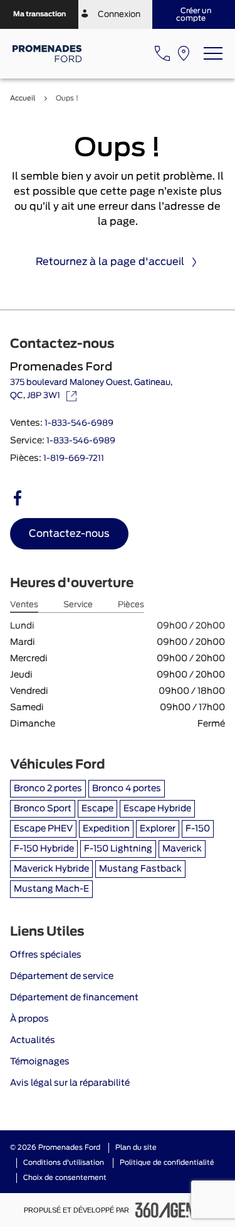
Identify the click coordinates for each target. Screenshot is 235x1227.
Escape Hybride (157, 808)
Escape (97, 808)
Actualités (32, 1040)
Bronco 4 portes (126, 788)
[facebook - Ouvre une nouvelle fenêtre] (17, 497)
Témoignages (40, 1061)
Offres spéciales (45, 955)
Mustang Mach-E (51, 889)
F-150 (197, 828)
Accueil (22, 98)
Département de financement (74, 997)
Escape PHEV (43, 828)
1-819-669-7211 (73, 459)
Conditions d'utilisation (63, 1162)
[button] (39, 14)
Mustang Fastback (140, 869)
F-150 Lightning (118, 849)
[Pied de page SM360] (173, 1210)
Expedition (106, 828)
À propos (29, 1019)
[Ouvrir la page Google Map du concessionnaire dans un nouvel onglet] (183, 53)
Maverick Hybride (51, 869)
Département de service (61, 976)
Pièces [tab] (131, 605)
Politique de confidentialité (167, 1162)
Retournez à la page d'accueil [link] (110, 262)
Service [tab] (78, 605)
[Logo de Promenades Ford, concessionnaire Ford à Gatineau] (48, 53)
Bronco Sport (42, 808)
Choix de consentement (65, 1177)
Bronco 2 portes (48, 788)
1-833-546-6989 (78, 423)
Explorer (157, 828)
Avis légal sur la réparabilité (70, 1083)
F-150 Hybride (44, 849)
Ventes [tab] (24, 605)
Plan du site (136, 1147)
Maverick (182, 849)
